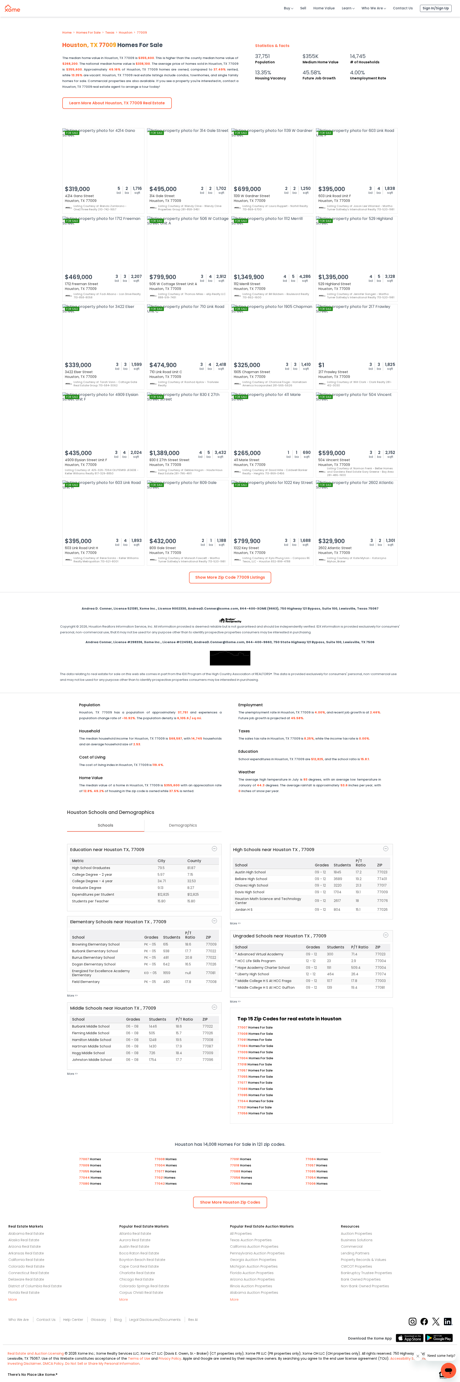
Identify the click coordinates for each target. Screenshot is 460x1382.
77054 (311, 1177)
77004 (243, 1058)
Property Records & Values (363, 1259)
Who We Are (372, 8)
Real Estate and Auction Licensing (36, 1353)
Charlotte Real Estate (137, 1272)
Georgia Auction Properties (253, 1259)
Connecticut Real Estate (28, 1272)
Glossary (98, 1319)
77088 (242, 1089)
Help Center (73, 1319)
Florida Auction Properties (252, 1272)
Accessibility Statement (410, 1358)
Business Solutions (357, 1240)
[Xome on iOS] (410, 1337)
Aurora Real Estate (134, 1240)
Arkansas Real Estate (26, 1253)
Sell (303, 8)
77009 (142, 33)
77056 (242, 1113)
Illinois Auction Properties (251, 1286)
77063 (235, 1183)
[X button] (436, 1321)
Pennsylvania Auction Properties (257, 1253)
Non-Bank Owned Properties (365, 1286)
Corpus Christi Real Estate (141, 1292)
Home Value (324, 8)
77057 (242, 1070)
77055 (242, 1076)
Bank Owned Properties (361, 1279)
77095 (242, 1095)
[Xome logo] (12, 7)
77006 (310, 1183)
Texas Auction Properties (251, 1240)
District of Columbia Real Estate (35, 1286)
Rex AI (193, 1319)
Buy (287, 8)
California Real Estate (26, 1259)
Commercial (351, 1246)
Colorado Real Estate (26, 1266)
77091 (242, 1039)
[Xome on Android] (439, 1337)
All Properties (241, 1233)
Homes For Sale (88, 33)
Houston (125, 33)
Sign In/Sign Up (436, 8)
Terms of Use (139, 1358)
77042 (160, 1183)
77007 (242, 1027)
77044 (243, 1101)
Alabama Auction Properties (254, 1292)
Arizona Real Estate (24, 1246)
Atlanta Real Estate (135, 1233)
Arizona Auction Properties (252, 1279)
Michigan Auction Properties (254, 1266)
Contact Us (403, 8)
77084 (243, 1046)
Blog (118, 1319)
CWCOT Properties (356, 1266)
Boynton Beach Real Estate (142, 1259)
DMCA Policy (53, 1363)
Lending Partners (355, 1253)
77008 (242, 1033)
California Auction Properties (254, 1246)
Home (67, 33)
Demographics (183, 825)
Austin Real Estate (134, 1246)
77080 (84, 1183)
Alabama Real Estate (26, 1233)
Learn (346, 8)
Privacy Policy (170, 1358)
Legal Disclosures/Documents (155, 1319)
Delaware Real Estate (26, 1279)
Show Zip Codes (230, 1202)
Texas (109, 33)
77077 (242, 1082)
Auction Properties (356, 1233)
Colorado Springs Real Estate (144, 1286)
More (12, 1299)
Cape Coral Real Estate (139, 1266)
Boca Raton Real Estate (139, 1253)
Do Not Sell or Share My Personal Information (102, 1363)
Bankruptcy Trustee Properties (366, 1272)
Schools (105, 825)
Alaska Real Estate (23, 1240)
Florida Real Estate (24, 1292)
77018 (242, 1064)
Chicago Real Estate (136, 1279)
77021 (242, 1107)
